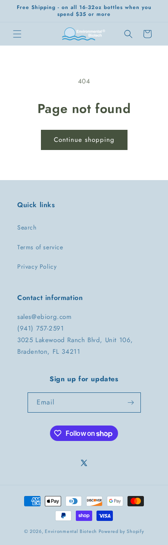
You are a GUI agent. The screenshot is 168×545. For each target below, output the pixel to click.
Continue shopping (84, 139)
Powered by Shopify (121, 531)
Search (27, 227)
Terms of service (40, 247)
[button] (17, 33)
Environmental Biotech (71, 531)
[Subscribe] (130, 402)
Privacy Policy (36, 266)
